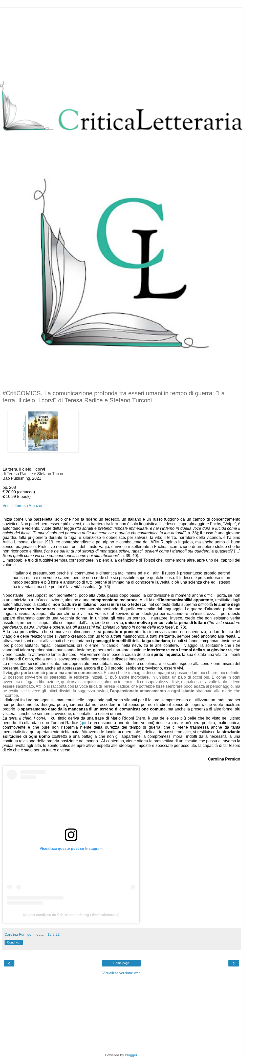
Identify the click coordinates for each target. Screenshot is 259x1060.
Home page (121, 963)
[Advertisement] (121, 43)
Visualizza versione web (121, 973)
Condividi (13, 942)
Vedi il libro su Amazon (23, 505)
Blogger (131, 1055)
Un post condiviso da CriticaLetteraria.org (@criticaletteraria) (71, 915)
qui (83, 723)
